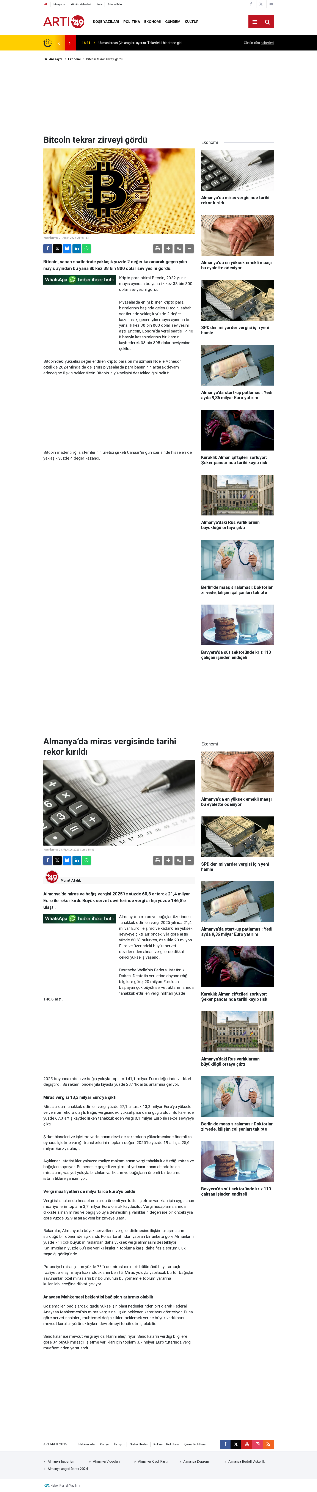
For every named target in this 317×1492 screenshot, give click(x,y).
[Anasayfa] (45, 4)
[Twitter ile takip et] (236, 1444)
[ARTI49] (63, 21)
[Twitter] (57, 248)
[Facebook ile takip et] (225, 1444)
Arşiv (99, 4)
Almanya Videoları (106, 1461)
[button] (168, 248)
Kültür (192, 21)
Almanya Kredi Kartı (153, 1461)
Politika (131, 21)
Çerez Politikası (195, 1444)
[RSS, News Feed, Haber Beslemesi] (268, 1444)
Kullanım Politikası (166, 1444)
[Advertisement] (158, 98)
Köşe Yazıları (106, 21)
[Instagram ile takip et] (257, 1444)
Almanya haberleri (61, 1461)
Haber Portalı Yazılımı (65, 1485)
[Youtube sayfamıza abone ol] (246, 1444)
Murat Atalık (71, 880)
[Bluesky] (67, 248)
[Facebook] (47, 248)
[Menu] (255, 22)
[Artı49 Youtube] (271, 4)
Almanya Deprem (196, 1461)
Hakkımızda (86, 1444)
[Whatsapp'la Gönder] (86, 248)
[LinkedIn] (76, 248)
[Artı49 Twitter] (261, 4)
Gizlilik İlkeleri (139, 1444)
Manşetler (59, 4)
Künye (104, 1444)
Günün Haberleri (81, 4)
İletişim (119, 1444)
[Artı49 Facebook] (250, 4)
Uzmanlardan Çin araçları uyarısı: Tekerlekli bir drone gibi (140, 43)
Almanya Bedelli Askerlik (246, 1461)
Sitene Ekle (115, 4)
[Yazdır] (157, 248)
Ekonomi (152, 21)
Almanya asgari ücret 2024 (68, 1469)
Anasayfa (56, 59)
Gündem (172, 21)
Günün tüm (259, 43)
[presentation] (58, 43)
